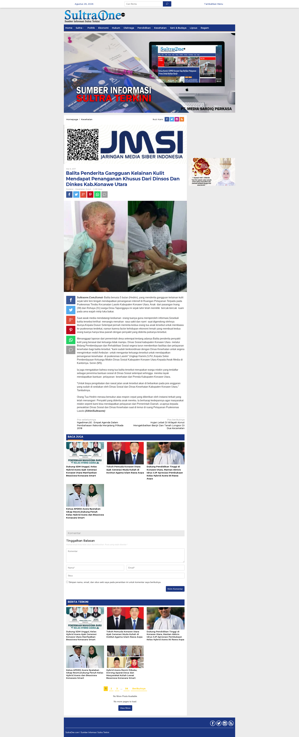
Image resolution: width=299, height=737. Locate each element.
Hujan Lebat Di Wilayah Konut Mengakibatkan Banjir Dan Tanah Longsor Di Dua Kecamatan (159, 424)
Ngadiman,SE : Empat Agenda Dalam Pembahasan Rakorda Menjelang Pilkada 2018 (100, 424)
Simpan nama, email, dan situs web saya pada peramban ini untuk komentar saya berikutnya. (115, 582)
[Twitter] (172, 119)
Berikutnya (138, 688)
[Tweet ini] (76, 194)
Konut (88, 189)
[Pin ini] (90, 194)
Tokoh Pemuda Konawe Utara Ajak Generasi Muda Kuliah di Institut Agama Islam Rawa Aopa (125, 469)
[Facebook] (167, 119)
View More (125, 708)
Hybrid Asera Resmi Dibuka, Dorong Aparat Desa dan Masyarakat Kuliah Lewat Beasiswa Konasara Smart (121, 674)
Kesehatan (80, 189)
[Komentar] (104, 194)
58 (126, 688)
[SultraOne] (95, 15)
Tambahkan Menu (213, 4)
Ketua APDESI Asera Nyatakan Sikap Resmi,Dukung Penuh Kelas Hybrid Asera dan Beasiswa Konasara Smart (84, 674)
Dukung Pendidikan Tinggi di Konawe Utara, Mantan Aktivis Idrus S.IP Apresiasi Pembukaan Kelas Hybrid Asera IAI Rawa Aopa (165, 472)
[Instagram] (177, 119)
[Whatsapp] (97, 194)
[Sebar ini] (69, 194)
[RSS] (182, 119)
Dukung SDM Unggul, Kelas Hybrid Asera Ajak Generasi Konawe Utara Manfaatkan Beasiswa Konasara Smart (81, 635)
